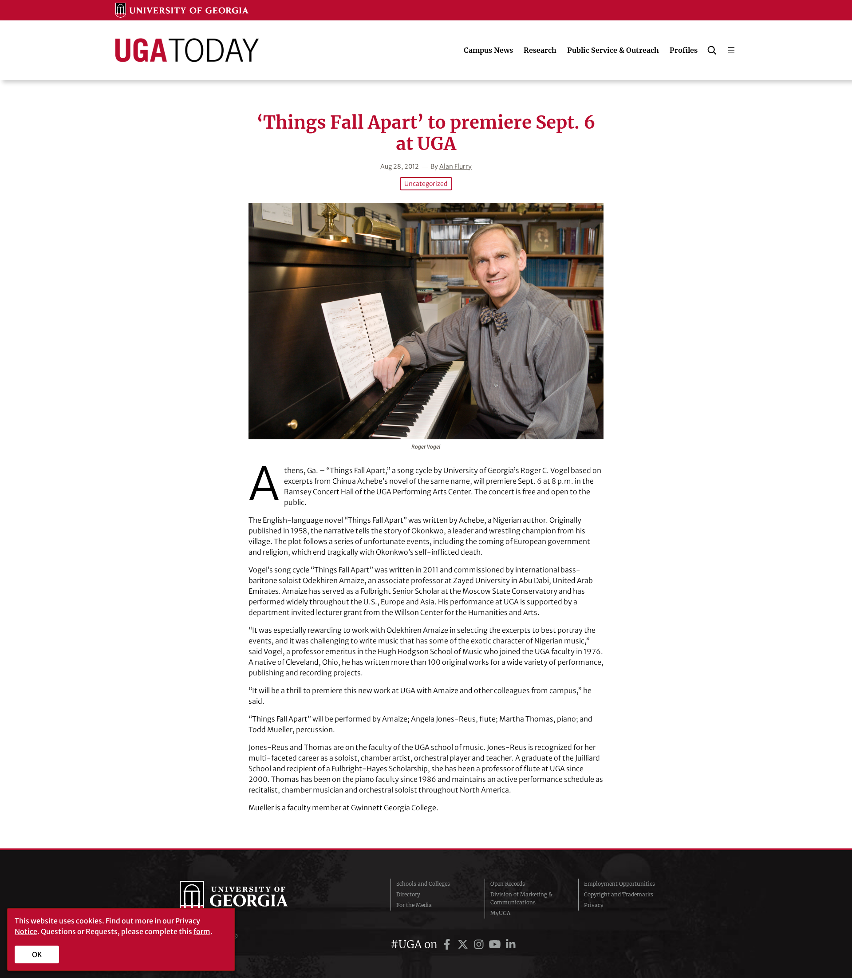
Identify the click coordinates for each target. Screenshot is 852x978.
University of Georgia (246, 898)
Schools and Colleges (423, 883)
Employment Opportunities (619, 883)
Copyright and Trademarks (618, 894)
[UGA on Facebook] (448, 944)
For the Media (414, 905)
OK (37, 954)
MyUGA (500, 913)
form (201, 931)
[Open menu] (731, 50)
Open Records (507, 883)
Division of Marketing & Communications (521, 898)
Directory (408, 894)
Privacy (594, 905)
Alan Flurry (455, 166)
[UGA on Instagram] (480, 944)
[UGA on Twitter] (464, 944)
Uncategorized (426, 184)
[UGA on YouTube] (496, 944)
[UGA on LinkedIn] (510, 944)
